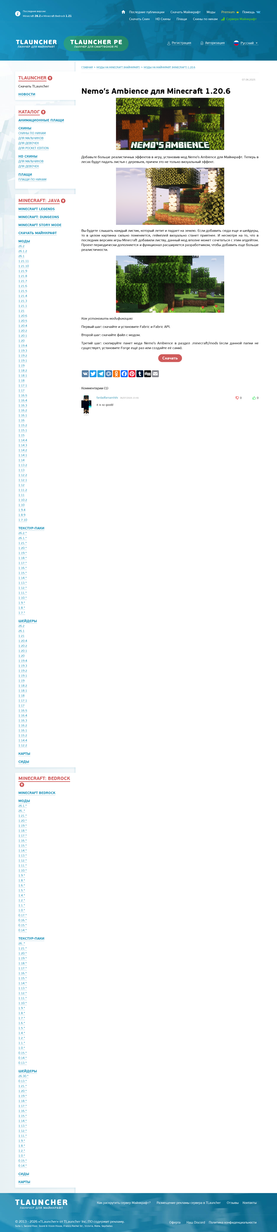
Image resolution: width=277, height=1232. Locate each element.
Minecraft (32, 16)
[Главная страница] (123, 11)
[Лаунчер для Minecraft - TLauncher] (36, 44)
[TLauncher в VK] (258, 12)
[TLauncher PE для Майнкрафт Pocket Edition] (100, 44)
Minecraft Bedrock (57, 16)
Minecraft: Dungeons (38, 217)
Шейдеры (27, 621)
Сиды (23, 761)
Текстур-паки (31, 528)
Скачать (170, 358)
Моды (24, 241)
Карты (24, 753)
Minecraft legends (36, 209)
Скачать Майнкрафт (37, 233)
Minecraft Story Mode (39, 225)
